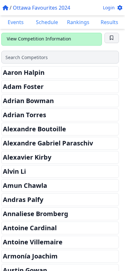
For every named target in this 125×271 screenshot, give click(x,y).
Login (109, 7)
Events (16, 22)
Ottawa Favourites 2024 (41, 7)
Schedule (47, 22)
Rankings (78, 22)
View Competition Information (39, 39)
